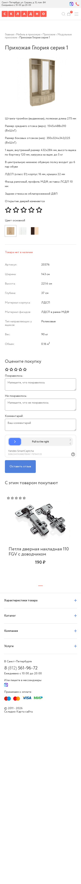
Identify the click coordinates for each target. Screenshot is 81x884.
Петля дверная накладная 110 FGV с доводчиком (38, 552)
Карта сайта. (24, 711)
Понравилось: (14, 376)
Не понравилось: (16, 396)
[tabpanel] (40, 536)
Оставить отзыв (20, 466)
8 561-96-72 (20, 668)
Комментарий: (14, 416)
